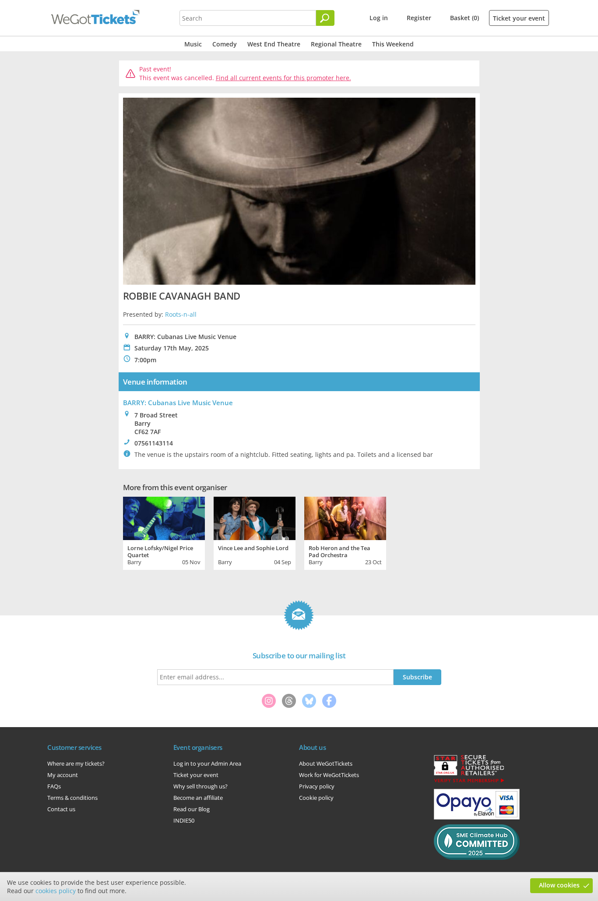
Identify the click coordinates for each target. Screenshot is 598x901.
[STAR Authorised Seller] (469, 782)
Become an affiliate (198, 798)
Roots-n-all (181, 314)
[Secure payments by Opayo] (477, 817)
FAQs (54, 786)
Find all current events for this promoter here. (283, 78)
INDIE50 (183, 820)
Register (419, 18)
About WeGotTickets (325, 763)
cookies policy (55, 891)
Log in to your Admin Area (207, 763)
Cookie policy (316, 798)
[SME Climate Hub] (477, 858)
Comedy (224, 44)
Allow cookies (559, 885)
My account (62, 775)
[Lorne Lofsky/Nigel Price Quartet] (164, 517)
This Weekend (393, 44)
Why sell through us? (200, 786)
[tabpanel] (164, 532)
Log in (378, 18)
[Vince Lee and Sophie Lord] (254, 517)
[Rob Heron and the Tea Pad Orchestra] (345, 517)
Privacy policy (316, 786)
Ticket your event (519, 18)
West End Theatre (273, 44)
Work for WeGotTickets (329, 775)
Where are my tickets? (76, 763)
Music (193, 44)
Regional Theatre (336, 44)
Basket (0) (464, 18)
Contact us (61, 809)
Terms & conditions (72, 798)
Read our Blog (191, 809)
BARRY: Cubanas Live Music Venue (178, 402)
